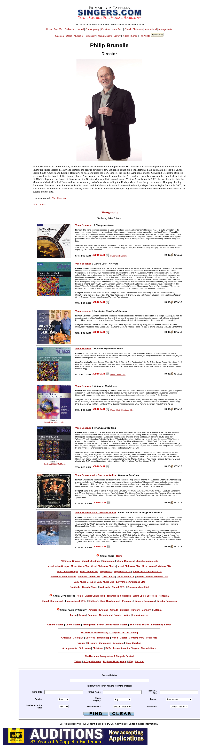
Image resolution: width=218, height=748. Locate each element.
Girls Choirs (108, 576)
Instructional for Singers (126, 648)
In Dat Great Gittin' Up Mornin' (54, 464)
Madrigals (104, 587)
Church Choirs (89, 587)
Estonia (157, 610)
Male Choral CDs (89, 571)
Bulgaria (124, 610)
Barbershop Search (161, 624)
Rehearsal (164, 596)
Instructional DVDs (76, 601)
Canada (114, 610)
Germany (146, 610)
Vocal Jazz (117, 29)
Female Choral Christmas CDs (152, 576)
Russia (82, 615)
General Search (55, 624)
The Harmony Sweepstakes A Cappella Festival (109, 656)
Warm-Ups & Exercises (145, 596)
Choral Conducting (95, 596)
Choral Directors (125, 561)
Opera (69, 36)
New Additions (148, 648)
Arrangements (165, 29)
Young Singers (105, 36)
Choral (127, 29)
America (93, 610)
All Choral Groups (70, 561)
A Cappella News (92, 661)
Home (49, 29)
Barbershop (70, 29)
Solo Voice (85, 648)
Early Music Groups (84, 582)
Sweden (118, 615)
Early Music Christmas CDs (130, 582)
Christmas (138, 29)
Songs (134, 36)
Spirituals (75, 587)
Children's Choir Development (104, 601)
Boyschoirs (106, 571)
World (81, 29)
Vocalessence (83, 311)
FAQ (130, 661)
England (103, 610)
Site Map (139, 661)
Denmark (92, 615)
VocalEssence (59, 197)
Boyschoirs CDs (122, 571)
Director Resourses (167, 601)
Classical (59, 36)
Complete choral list (138, 587)
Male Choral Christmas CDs (147, 571)
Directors (92, 643)
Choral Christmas (91, 561)
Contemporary (92, 29)
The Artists (144, 36)
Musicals (78, 36)
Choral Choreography (53, 601)
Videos (125, 36)
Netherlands (105, 615)
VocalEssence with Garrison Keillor (95, 475)
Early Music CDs (105, 582)
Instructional (151, 29)
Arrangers (118, 643)
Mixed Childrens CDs (129, 566)
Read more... (39, 204)
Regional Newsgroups (114, 661)
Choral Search (73, 624)
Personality (90, 36)
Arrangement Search (93, 624)
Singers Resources (145, 601)
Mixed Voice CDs (80, 566)
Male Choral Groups (67, 571)
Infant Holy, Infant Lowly (54, 422)
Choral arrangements (147, 561)
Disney (117, 36)
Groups (81, 643)
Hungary (135, 610)
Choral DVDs (118, 587)
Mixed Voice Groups (58, 566)
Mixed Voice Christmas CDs (156, 566)
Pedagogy (127, 601)
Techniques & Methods (119, 596)
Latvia (73, 615)
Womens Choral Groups (63, 576)
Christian (105, 29)
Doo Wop (58, 29)
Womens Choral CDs (89, 576)
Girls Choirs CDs (125, 576)
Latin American (140, 615)
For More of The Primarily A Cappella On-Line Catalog (109, 632)
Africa (127, 615)
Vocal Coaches (133, 643)
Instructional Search (117, 624)
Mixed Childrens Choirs (103, 566)
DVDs (108, 648)
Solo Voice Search (139, 624)
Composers (108, 561)
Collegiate (78, 637)
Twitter (77, 661)
